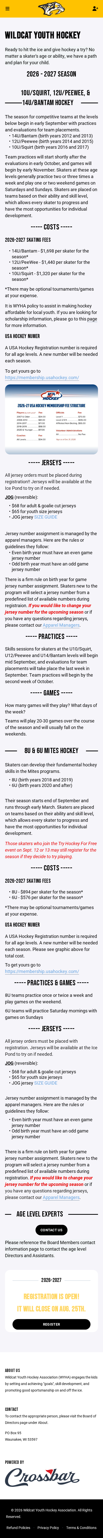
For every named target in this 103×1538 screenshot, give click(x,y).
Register (51, 1324)
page (92, 319)
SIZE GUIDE (45, 517)
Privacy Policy (48, 1527)
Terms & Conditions (81, 1527)
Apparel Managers (61, 625)
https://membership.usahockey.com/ (42, 377)
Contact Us (51, 1230)
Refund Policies (18, 1527)
